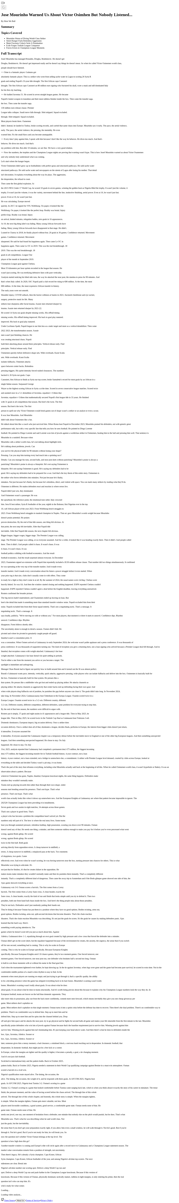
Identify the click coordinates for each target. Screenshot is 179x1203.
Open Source (9, 1200)
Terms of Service (33, 1200)
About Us (20, 1201)
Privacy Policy (47, 1200)
